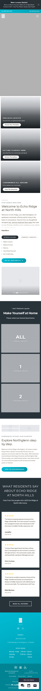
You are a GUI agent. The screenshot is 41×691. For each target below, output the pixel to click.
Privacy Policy (22, 676)
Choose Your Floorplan (12, 125)
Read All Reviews (20, 604)
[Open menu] (37, 16)
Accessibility (12, 676)
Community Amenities (28, 237)
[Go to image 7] (23, 292)
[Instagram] (22, 628)
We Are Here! (29, 680)
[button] (22, 685)
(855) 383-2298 (20, 639)
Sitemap (29, 676)
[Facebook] (18, 628)
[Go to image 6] (21, 292)
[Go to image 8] (24, 292)
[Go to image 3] (17, 292)
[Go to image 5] (20, 292)
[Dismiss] (38, 4)
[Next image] (36, 281)
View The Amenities (11, 189)
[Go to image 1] (13, 292)
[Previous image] (4, 281)
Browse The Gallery (11, 157)
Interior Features (10, 237)
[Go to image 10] (27, 292)
